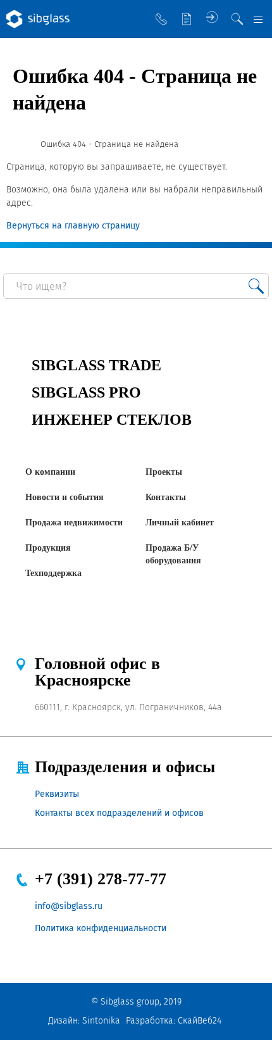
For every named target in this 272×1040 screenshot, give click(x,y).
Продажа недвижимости (74, 522)
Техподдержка (53, 573)
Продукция (48, 548)
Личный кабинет (179, 522)
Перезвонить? (161, 19)
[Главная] (18, 144)
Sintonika (101, 1020)
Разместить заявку (186, 19)
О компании (50, 472)
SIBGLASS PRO (86, 392)
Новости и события (64, 497)
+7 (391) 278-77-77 (100, 879)
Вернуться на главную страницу (73, 225)
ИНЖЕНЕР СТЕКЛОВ (112, 419)
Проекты (163, 472)
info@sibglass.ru (68, 906)
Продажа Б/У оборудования (173, 554)
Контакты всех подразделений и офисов (119, 813)
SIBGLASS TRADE (96, 365)
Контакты (165, 497)
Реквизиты (57, 794)
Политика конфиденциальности (100, 928)
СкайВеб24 (199, 1020)
